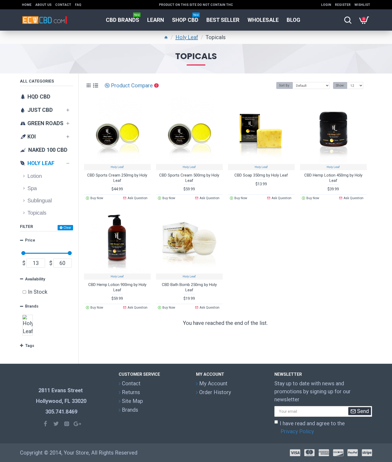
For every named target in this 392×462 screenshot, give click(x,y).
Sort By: (284, 85)
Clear (67, 228)
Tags (29, 345)
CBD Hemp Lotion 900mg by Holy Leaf (117, 287)
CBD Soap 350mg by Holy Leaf (261, 175)
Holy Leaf (186, 37)
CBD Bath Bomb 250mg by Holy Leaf (189, 287)
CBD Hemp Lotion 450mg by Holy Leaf (333, 178)
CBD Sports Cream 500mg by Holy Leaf (189, 178)
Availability (35, 279)
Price (30, 240)
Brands (31, 306)
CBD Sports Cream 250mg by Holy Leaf (117, 178)
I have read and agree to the (312, 427)
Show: (340, 85)
